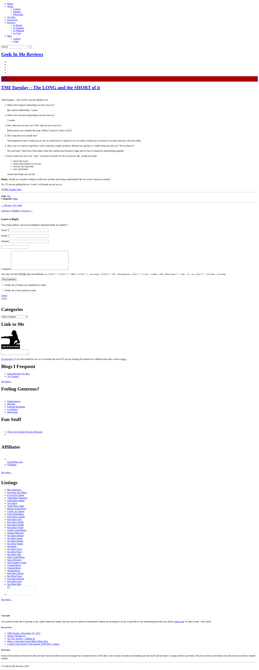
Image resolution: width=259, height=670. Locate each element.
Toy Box (11, 17)
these (123, 359)
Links (16, 41)
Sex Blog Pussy (14, 549)
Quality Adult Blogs (16, 530)
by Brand (17, 25)
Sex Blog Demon (15, 535)
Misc (9, 36)
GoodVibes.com (15, 462)
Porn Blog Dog (14, 519)
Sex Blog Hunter (15, 541)
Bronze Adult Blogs (16, 508)
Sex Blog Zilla (14, 554)
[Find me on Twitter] (7, 61)
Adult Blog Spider (16, 500)
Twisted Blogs (14, 565)
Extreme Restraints (16, 406)
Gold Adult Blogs (15, 514)
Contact (17, 9)
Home (10, 3)
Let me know (7, 359)
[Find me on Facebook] (7, 64)
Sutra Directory (14, 560)
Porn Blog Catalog (16, 516)
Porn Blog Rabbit (15, 525)
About (10, 6)
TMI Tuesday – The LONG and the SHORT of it (50, 87)
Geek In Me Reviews (22, 54)
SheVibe (11, 404)
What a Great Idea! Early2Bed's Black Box (27, 641)
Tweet (4, 295)
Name (4, 230)
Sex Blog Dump (15, 538)
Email (4, 235)
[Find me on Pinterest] (7, 67)
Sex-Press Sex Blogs (17, 492)
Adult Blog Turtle (15, 506)
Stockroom (12, 412)
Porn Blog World (15, 527)
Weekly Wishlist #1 (16, 636)
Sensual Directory (15, 533)
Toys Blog (12, 503)
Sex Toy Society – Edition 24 (21, 638)
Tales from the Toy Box (18, 374)
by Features (18, 28)
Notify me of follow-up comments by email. (25, 285)
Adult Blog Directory (17, 498)
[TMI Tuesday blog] (11, 189)
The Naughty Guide (16, 562)
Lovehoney (12, 409)
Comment (5, 269)
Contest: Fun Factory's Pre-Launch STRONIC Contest (33, 644)
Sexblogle (12, 546)
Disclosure (18, 14)
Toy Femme (13, 376)
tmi (8, 196)
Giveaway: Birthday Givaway (17, 210)
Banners (17, 11)
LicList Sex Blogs (15, 495)
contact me (179, 621)
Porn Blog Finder (15, 522)
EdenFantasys (13, 401)
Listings (17, 38)
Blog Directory (14, 490)
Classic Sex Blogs (15, 511)
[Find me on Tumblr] (7, 69)
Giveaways (12, 20)
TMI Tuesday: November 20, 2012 (23, 633)
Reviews (11, 22)
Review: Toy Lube (11, 205)
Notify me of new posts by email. (20, 290)
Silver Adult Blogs (16, 557)
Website (5, 241)
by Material (18, 30)
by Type (17, 33)
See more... (6, 381)
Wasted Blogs (13, 570)
